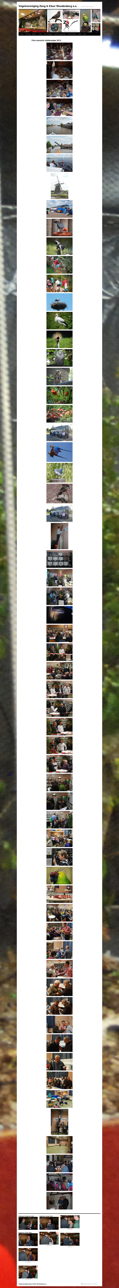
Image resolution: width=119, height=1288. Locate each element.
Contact (40, 34)
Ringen (79, 34)
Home (21, 34)
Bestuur (34, 34)
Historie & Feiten (72, 34)
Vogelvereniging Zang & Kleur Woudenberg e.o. (48, 6)
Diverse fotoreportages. (60, 34)
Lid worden (28, 34)
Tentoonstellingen (48, 34)
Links (84, 34)
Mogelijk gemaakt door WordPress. (90, 1284)
